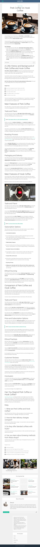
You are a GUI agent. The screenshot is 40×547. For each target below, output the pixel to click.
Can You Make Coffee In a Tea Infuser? (12, 93)
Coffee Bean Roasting (9, 447)
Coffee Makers (13, 492)
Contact (15, 542)
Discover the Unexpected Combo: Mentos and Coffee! (15, 88)
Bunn (11, 491)
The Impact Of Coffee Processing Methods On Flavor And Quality (17, 452)
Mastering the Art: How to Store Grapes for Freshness (15, 454)
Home (15, 535)
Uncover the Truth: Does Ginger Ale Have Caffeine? (14, 449)
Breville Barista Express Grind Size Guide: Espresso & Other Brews (17, 450)
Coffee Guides (20, 6)
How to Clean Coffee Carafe (11, 91)
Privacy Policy (16, 540)
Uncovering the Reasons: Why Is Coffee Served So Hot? (15, 89)
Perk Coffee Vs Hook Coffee (10, 95)
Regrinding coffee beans (9, 396)
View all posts (6, 512)
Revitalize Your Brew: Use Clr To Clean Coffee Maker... (14, 481)
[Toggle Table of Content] (33, 62)
